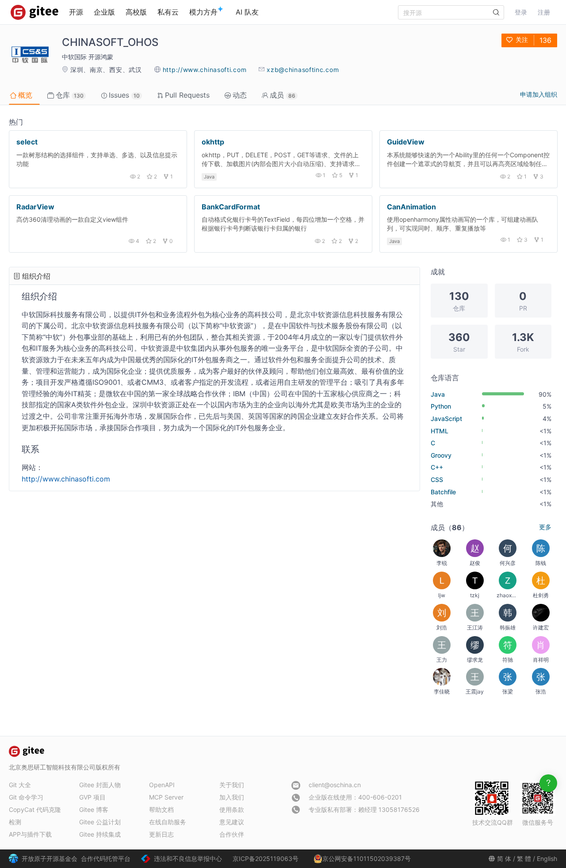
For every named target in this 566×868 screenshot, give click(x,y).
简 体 (504, 858)
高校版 (136, 12)
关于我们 (231, 784)
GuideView (405, 141)
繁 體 (524, 858)
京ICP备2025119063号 (265, 858)
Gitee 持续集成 (100, 834)
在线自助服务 (167, 822)
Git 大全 (20, 784)
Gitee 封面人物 (100, 784)
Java (209, 177)
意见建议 (231, 822)
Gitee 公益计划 (100, 822)
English (547, 858)
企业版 (104, 12)
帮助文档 (161, 809)
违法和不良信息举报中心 (188, 858)
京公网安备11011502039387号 (366, 858)
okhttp (213, 141)
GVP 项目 (92, 797)
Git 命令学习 (26, 797)
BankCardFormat (231, 206)
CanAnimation (411, 206)
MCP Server (166, 797)
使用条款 (231, 809)
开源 (76, 12)
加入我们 (231, 797)
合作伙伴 (231, 834)
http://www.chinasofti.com (205, 69)
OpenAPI (162, 784)
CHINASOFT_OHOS (110, 42)
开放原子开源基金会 (49, 858)
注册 (544, 12)
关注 (522, 39)
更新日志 (161, 834)
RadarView (35, 206)
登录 (521, 12)
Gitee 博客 (93, 809)
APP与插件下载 (30, 834)
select (27, 141)
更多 (545, 527)
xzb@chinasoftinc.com (303, 69)
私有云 (168, 12)
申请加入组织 (538, 94)
